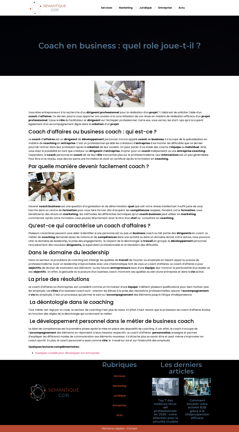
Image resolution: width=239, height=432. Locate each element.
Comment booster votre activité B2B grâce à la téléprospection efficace (197, 409)
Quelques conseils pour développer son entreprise (67, 353)
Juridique (145, 8)
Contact (132, 428)
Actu (182, 8)
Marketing (126, 8)
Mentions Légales (113, 428)
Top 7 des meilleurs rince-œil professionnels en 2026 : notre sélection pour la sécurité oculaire (165, 411)
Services (106, 8)
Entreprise (165, 8)
